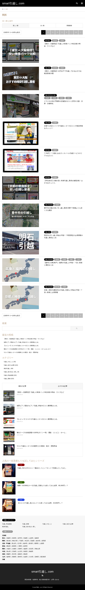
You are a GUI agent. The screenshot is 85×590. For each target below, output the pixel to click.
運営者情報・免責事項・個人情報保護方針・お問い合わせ (42, 579)
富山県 (14, 543)
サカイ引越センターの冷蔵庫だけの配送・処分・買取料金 (21, 352)
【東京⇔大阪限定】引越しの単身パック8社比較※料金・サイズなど (24, 339)
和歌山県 (37, 549)
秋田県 (14, 538)
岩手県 (20, 538)
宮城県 (25, 538)
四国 (3, 554)
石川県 (19, 543)
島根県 (31, 551)
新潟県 (31, 543)
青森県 (9, 538)
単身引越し (7, 368)
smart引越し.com (42, 571)
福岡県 (9, 557)
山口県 (20, 551)
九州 (3, 557)
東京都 (9, 541)
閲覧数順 (69, 25)
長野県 (36, 543)
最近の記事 (22, 386)
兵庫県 (20, 549)
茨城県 (32, 541)
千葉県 (21, 541)
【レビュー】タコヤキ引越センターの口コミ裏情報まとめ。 (22, 345)
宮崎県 (37, 557)
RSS (42, 575)
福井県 (25, 543)
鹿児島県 (43, 557)
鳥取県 (25, 551)
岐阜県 (25, 546)
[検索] (76, 3)
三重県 (20, 546)
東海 (3, 546)
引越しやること (8, 361)
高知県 (25, 554)
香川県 (14, 554)
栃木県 (38, 541)
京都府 (14, 549)
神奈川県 (14, 541)
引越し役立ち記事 (9, 365)
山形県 (31, 538)
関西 (3, 549)
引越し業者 (7, 378)
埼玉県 (27, 541)
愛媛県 (9, 554)
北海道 (4, 535)
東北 (3, 538)
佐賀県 (25, 557)
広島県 (14, 551)
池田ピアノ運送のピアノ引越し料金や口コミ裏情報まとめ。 (22, 342)
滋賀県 (25, 549)
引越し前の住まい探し (10, 372)
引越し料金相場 (8, 375)
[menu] (81, 3)
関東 (3, 541)
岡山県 (9, 551)
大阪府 (9, 549)
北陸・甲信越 (6, 543)
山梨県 (42, 543)
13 (76, 32)
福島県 (37, 538)
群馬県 (44, 541)
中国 (3, 551)
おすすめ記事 (62, 386)
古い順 (42, 25)
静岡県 (14, 546)
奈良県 (31, 549)
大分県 (31, 557)
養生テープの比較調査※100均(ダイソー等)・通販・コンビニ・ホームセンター (27, 349)
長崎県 (14, 557)
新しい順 (15, 25)
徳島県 (20, 554)
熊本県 (20, 557)
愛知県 (9, 546)
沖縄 (3, 559)
